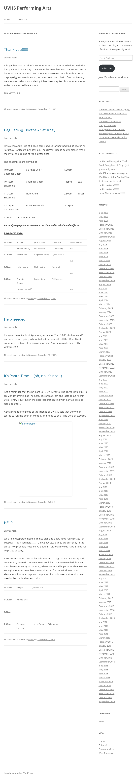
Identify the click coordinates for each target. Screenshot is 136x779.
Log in (102, 741)
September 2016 (107, 617)
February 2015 (106, 681)
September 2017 (107, 574)
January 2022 (105, 399)
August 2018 (105, 530)
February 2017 (106, 598)
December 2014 (106, 689)
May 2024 (103, 296)
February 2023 (106, 355)
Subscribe (106, 68)
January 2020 (105, 463)
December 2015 (106, 649)
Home (7, 19)
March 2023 (104, 351)
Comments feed (106, 749)
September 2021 (107, 415)
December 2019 (106, 467)
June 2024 (103, 292)
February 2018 (106, 554)
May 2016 (103, 629)
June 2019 (103, 490)
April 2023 (103, 347)
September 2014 (107, 701)
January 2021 (105, 423)
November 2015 (106, 653)
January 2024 (105, 312)
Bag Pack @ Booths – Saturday (29, 129)
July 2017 (103, 578)
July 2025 (103, 244)
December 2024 (106, 268)
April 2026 (103, 220)
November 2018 (106, 518)
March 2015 (104, 677)
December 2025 (106, 228)
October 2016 (105, 614)
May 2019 (103, 494)
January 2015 (105, 685)
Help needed (14, 319)
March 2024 (104, 304)
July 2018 (103, 534)
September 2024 (107, 280)
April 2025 (103, 256)
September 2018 (107, 526)
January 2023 (105, 359)
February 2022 (106, 395)
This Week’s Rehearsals (110, 121)
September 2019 (107, 478)
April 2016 (103, 633)
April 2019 (103, 498)
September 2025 (107, 236)
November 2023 (106, 320)
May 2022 (103, 387)
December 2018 (106, 514)
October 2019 (105, 474)
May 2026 (103, 216)
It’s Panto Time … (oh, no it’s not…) (33, 375)
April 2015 (103, 673)
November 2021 (106, 407)
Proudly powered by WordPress (18, 773)
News (31, 109)
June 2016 (103, 625)
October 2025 (105, 232)
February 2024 (106, 308)
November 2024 (106, 272)
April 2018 (103, 546)
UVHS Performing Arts (27, 8)
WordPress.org (106, 753)
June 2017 (103, 582)
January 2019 (105, 510)
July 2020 (103, 439)
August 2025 (105, 240)
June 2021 (103, 419)
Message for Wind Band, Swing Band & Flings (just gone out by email (114, 165)
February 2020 (106, 459)
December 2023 (106, 316)
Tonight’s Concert (107, 125)
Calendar (22, 19)
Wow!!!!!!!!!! (114, 185)
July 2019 (103, 486)
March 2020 (104, 455)
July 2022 (103, 379)
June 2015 (103, 665)
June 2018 (103, 538)
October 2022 (105, 371)
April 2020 (103, 451)
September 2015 (107, 661)
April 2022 (103, 391)
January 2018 (105, 558)
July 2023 (103, 335)
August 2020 (105, 435)
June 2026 (103, 212)
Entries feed (104, 745)
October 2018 (105, 522)
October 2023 (105, 324)
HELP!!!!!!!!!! (13, 522)
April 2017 (103, 590)
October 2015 (105, 657)
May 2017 (103, 586)
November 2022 (106, 367)
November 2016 (106, 610)
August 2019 (105, 482)
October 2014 (105, 697)
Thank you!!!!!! (16, 49)
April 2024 (103, 300)
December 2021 (106, 403)
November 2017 (106, 566)
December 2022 (106, 363)
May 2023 (103, 343)
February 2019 (106, 506)
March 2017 (104, 594)
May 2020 (103, 447)
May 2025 (103, 252)
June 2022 (103, 383)
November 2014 (106, 693)
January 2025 (105, 264)
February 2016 (106, 641)
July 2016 (103, 621)
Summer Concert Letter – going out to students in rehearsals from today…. (114, 113)
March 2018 (104, 550)
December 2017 (106, 562)
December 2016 (106, 606)
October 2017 (105, 570)
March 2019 (104, 502)
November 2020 (106, 427)
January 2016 (105, 645)
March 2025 (104, 260)
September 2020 (107, 431)
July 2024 (103, 288)
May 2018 (103, 542)
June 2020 (103, 443)
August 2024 (105, 284)
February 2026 (106, 224)
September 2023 (107, 328)
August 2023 (105, 331)
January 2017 (105, 602)
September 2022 (107, 375)
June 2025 (103, 248)
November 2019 (106, 471)
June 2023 (103, 339)
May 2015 (103, 669)
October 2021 (105, 411)
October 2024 (105, 276)
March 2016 (104, 637)
